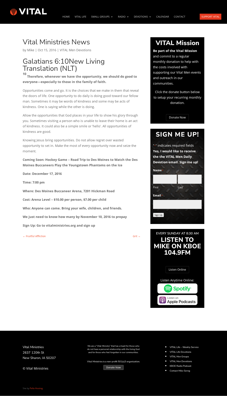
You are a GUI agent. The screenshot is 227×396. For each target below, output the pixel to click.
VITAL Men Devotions (75, 50)
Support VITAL (210, 16)
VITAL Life (80, 16)
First (155, 187)
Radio (122, 16)
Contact (179, 16)
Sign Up (158, 215)
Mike (30, 50)
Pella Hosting (36, 388)
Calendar (162, 16)
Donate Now (177, 117)
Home (66, 16)
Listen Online (177, 270)
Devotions (141, 16)
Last (180, 187)
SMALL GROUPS (100, 16)
